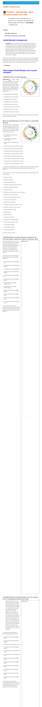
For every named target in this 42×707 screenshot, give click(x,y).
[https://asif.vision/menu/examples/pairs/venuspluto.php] (14, 79)
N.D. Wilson (29, 23)
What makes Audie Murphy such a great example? (15, 35)
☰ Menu (5, 2)
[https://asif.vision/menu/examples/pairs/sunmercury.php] (10, 79)
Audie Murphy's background (11, 33)
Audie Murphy (8, 43)
